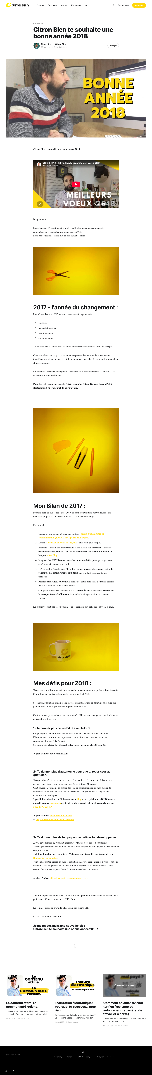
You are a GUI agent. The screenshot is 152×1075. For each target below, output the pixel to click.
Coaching (52, 5)
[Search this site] (113, 5)
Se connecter (124, 5)
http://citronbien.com (61, 815)
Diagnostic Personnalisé (45, 858)
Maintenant (76, 5)
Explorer (40, 5)
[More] (86, 5)
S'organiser (90, 1057)
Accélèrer (110, 1057)
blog (79, 799)
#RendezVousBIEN (42, 807)
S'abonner (139, 5)
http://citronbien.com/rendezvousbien (55, 819)
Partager (113, 46)
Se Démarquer (59, 1057)
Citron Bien (38, 23)
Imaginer (100, 1057)
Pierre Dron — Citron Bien (53, 44)
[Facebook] (83, 1052)
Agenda (63, 5)
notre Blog (52, 555)
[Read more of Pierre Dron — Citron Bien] (36, 45)
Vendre (70, 1057)
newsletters (55, 803)
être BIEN (79, 1057)
